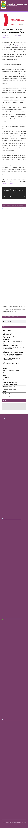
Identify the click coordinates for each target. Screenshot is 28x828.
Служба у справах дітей (9, 337)
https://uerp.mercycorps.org (8, 183)
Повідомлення (5, 37)
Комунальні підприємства (10, 382)
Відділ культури (7, 330)
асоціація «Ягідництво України (10, 45)
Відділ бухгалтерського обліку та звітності (14, 341)
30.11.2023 (17, 35)
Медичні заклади (7, 339)
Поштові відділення (8, 380)
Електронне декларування (10, 396)
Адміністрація (6, 35)
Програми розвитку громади (10, 384)
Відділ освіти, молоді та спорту (11, 370)
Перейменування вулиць (9, 389)
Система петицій (7, 393)
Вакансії (5, 391)
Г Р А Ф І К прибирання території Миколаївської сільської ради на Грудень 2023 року (14, 191)
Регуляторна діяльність (9, 386)
